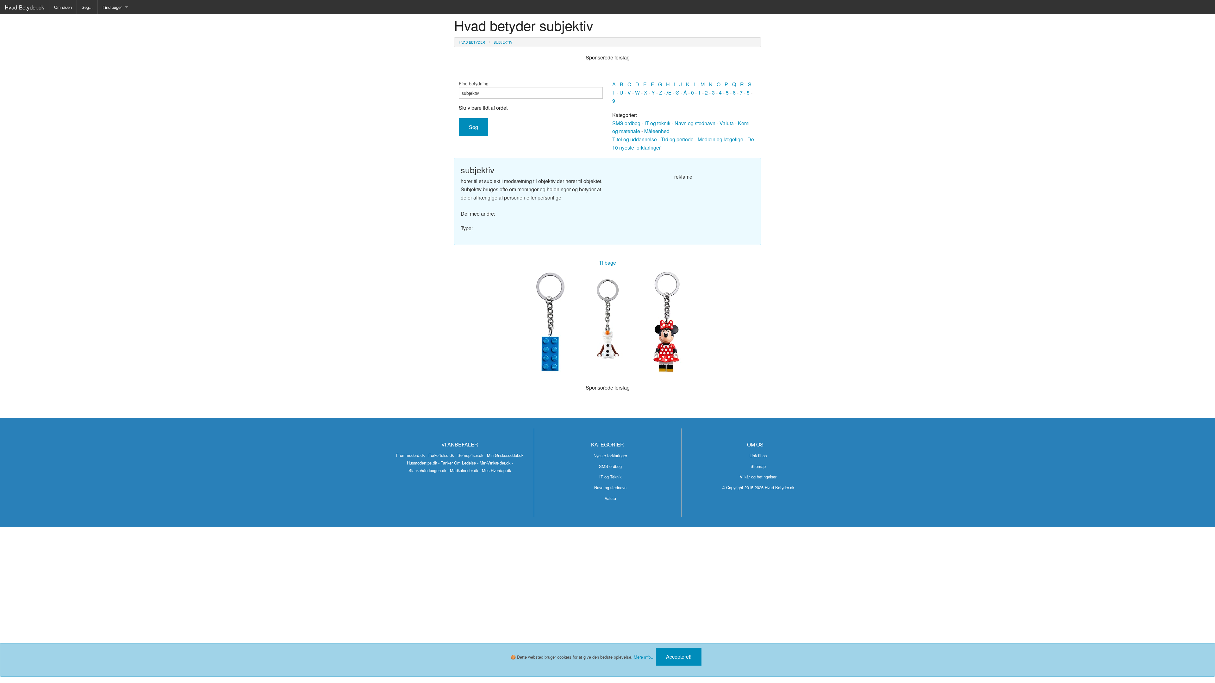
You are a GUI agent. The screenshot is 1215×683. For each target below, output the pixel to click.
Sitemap (758, 466)
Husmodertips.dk (422, 463)
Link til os (758, 455)
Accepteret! (678, 656)
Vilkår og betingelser (758, 477)
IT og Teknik (610, 477)
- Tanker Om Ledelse (457, 463)
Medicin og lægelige (720, 139)
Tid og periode (677, 139)
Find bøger (112, 7)
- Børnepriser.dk (469, 455)
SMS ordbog (626, 123)
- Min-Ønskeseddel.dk (503, 455)
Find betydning (474, 83)
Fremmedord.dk (410, 455)
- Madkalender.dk (462, 470)
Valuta (727, 123)
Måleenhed (657, 131)
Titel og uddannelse (634, 139)
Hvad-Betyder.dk (24, 7)
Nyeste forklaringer (610, 455)
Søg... (87, 7)
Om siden (63, 7)
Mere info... (644, 657)
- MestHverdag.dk (495, 470)
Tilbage (607, 262)
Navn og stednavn (695, 123)
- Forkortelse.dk (440, 455)
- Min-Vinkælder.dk (493, 463)
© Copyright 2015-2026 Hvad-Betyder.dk (758, 487)
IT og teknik (657, 123)
